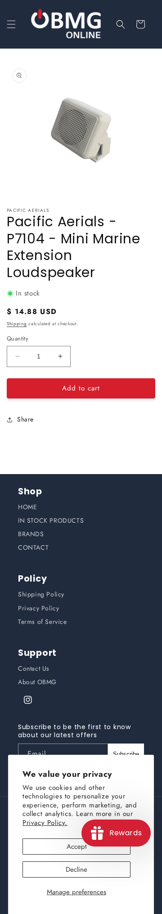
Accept (77, 846)
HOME (27, 506)
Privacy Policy (38, 608)
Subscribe (126, 754)
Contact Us (34, 668)
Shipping (17, 323)
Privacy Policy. (45, 823)
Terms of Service (42, 621)
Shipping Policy (41, 594)
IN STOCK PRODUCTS (51, 520)
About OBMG (37, 681)
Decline (76, 869)
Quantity (17, 338)
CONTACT (33, 547)
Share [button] (25, 419)
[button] (11, 24)
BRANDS (31, 533)
